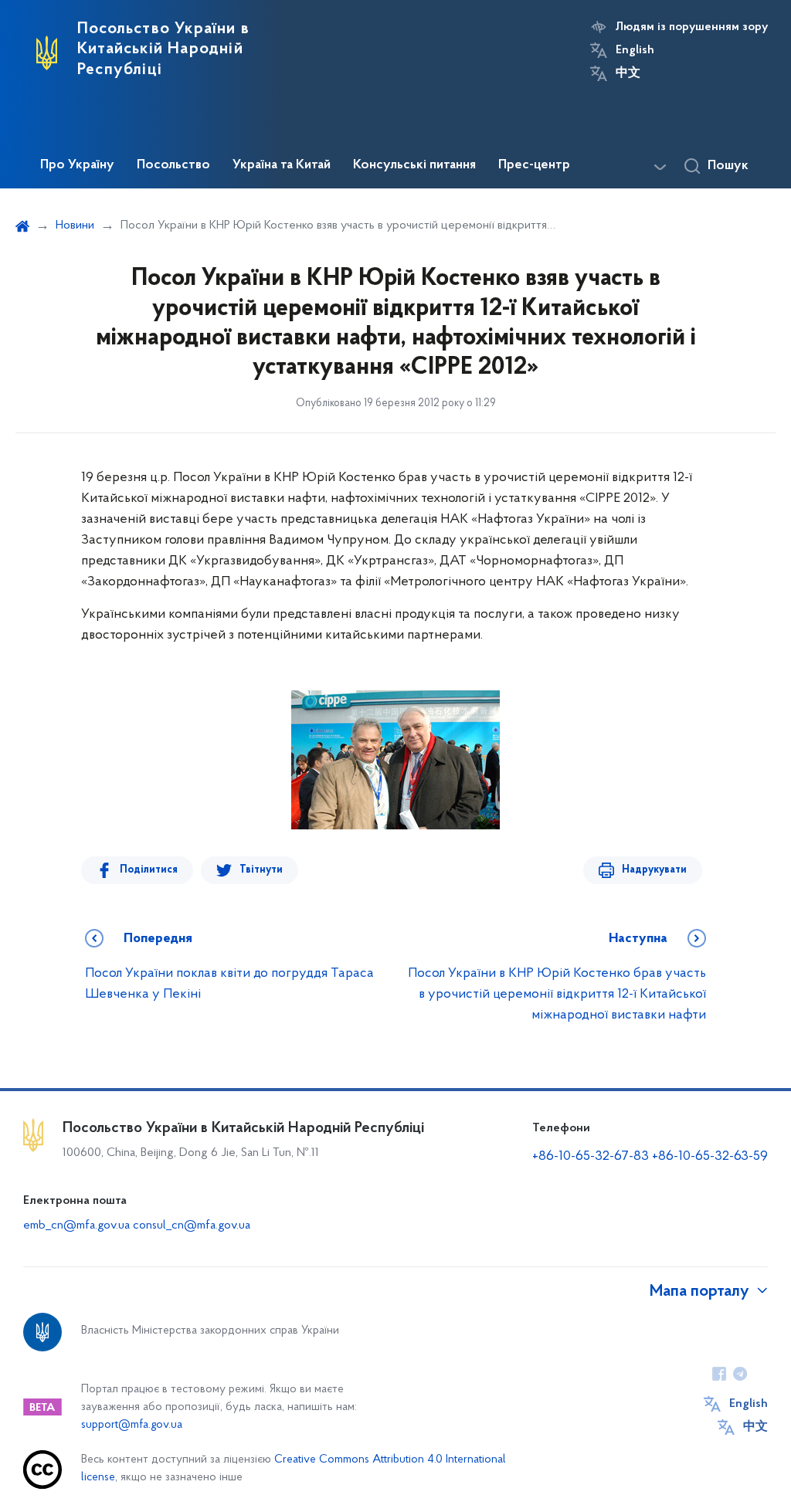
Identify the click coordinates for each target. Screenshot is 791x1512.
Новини (75, 225)
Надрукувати (654, 870)
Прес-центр (534, 165)
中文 (628, 73)
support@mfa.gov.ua (131, 1425)
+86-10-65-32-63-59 (710, 1157)
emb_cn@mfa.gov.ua (76, 1225)
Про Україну (77, 165)
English (635, 50)
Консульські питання (414, 165)
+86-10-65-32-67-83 (590, 1157)
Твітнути (261, 870)
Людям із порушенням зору (692, 27)
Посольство (173, 165)
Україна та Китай (282, 165)
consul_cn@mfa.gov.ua (191, 1225)
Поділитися (149, 870)
